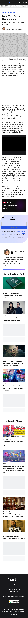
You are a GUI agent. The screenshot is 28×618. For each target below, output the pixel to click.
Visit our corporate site (19, 609)
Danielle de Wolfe (13, 28)
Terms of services (21, 231)
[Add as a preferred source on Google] (14, 601)
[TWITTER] (12, 253)
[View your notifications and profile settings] (19, 2)
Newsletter (22, 59)
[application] (14, 143)
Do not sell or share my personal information (14, 596)
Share (6, 59)
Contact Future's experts (13, 587)
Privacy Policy (14, 591)
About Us (14, 584)
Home (4, 12)
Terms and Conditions (14, 589)
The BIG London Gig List (18, 6)
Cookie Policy (14, 594)
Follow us (14, 59)
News (20, 29)
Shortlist (11, 12)
